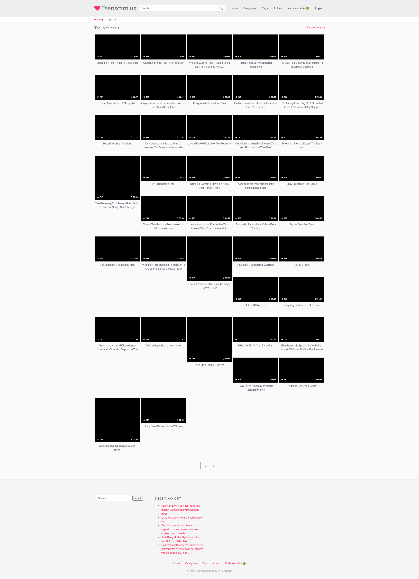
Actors (278, 8)
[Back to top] (410, 568)
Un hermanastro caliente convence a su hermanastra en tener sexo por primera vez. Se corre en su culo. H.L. (182, 549)
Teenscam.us (118, 8)
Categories (249, 8)
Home (233, 8)
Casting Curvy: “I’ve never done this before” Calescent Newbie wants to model (180, 509)
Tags (265, 8)
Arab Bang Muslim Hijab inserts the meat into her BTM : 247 (180, 539)
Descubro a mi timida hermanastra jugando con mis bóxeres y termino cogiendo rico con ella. (180, 529)
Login (318, 8)
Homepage (99, 19)
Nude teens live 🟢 (298, 8)
